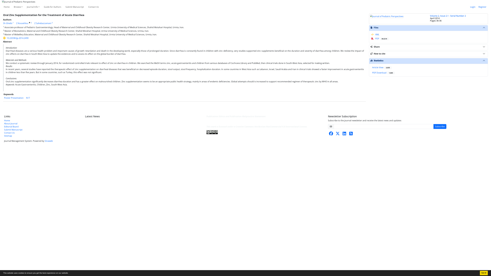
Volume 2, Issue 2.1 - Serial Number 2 (448, 15)
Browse (17, 6)
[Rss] (351, 134)
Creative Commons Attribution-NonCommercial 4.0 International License (271, 126)
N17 (28, 97)
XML (377, 34)
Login (472, 6)
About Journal (10, 123)
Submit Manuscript (74, 6)
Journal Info (32, 6)
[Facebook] (331, 134)
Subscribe (440, 126)
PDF (381, 38)
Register (482, 6)
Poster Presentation (14, 97)
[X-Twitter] (338, 134)
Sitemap (8, 135)
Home (7, 6)
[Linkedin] (344, 134)
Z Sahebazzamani (42, 23)
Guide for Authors (52, 6)
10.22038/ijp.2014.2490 (18, 38)
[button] (69, 273)
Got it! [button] (483, 273)
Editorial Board (11, 126)
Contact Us (93, 6)
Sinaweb (49, 141)
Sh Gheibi (7, 23)
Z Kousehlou (22, 23)
